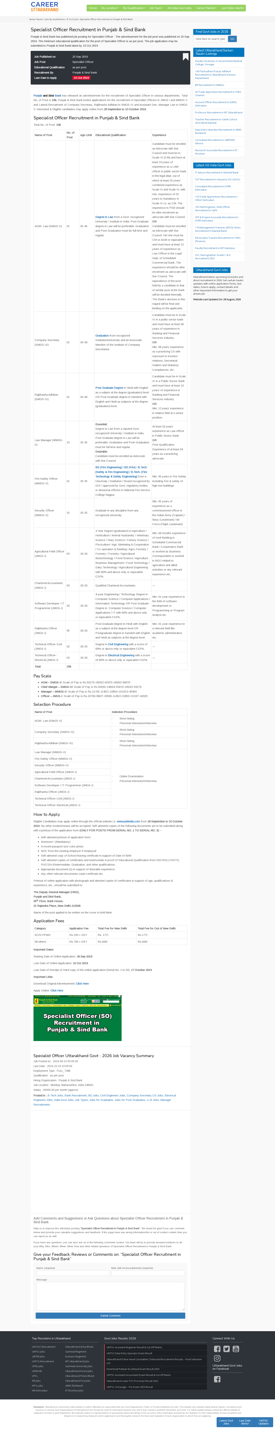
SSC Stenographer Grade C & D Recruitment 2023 (212, 256)
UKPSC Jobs (38, 1351)
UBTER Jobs (38, 1356)
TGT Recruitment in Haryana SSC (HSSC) (217, 179)
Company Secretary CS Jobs (145, 1095)
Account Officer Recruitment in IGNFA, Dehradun (216, 103)
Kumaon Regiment (75, 1356)
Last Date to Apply (45, 77)
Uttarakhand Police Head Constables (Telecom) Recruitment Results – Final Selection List (154, 1361)
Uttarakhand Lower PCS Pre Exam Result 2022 (132, 1381)
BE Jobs (93, 1095)
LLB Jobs (153, 1099)
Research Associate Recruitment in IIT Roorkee (216, 152)
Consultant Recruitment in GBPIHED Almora (215, 141)
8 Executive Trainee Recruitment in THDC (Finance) (218, 239)
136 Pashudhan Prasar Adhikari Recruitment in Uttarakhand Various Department (215, 75)
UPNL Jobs (37, 1366)
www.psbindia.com (128, 821)
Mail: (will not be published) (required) (132, 1268)
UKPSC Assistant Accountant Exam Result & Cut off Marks (139, 1375)
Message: (41, 1279)
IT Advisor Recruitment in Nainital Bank (217, 172)
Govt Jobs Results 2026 (120, 1338)
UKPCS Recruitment (43, 1361)
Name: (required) (45, 1268)
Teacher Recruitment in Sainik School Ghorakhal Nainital (216, 121)
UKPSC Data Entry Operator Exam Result (129, 1353)
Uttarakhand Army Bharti (79, 1346)
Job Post (39, 61)
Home (93, 8)
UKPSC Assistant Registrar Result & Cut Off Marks (134, 1347)
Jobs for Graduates (101, 1099)
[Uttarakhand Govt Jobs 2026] (44, 6)
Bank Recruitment (76, 1095)
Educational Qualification (49, 67)
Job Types (81, 1099)
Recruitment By (44, 72)
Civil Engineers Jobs (112, 1095)
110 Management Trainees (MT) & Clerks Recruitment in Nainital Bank (218, 229)
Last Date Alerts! (232, 8)
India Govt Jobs (64, 1099)
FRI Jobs (36, 1380)
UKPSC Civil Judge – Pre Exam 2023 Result (130, 1387)
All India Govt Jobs (179, 8)
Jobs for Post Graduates (130, 1099)
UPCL (35, 1376)
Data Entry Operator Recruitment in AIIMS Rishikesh (218, 131)
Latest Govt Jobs (226, 1422)
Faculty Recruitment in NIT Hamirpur (215, 248)
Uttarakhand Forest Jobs (79, 1371)
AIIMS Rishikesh (74, 1385)
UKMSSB (37, 1371)
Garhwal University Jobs (78, 1366)
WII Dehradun (40, 1390)
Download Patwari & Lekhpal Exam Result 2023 (133, 1369)
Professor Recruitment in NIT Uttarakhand (218, 112)
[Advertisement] (110, 1162)
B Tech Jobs (55, 1095)
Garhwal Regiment (75, 1351)
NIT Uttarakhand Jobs (77, 1361)
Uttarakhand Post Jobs (78, 1380)
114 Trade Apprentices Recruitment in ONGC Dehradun (216, 198)
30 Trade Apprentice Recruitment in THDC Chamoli (218, 93)
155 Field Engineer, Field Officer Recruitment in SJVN (212, 208)
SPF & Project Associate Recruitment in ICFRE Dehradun (216, 219)
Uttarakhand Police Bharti (79, 1376)
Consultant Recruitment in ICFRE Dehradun (213, 188)
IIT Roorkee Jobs (74, 1390)
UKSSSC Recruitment (43, 1346)
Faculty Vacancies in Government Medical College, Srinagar (218, 62)
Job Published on (45, 56)
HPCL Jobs (37, 1385)
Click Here (82, 983)
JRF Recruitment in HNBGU (209, 85)
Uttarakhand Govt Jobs (212, 270)
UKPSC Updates (264, 1422)
